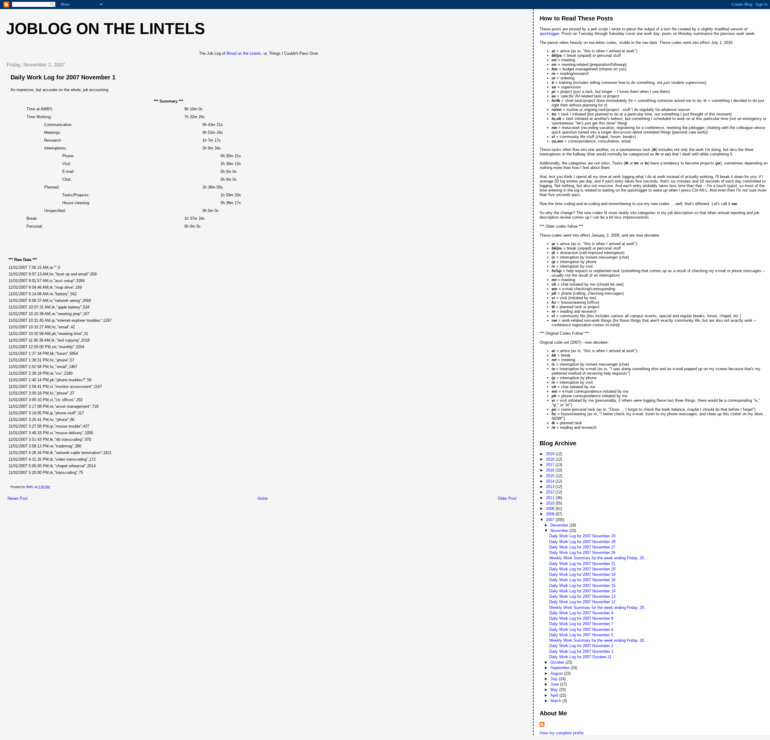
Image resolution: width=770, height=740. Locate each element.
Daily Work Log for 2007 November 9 (581, 613)
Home (262, 498)
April (554, 695)
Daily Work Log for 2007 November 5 (581, 635)
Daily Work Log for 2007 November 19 (582, 574)
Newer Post (18, 498)
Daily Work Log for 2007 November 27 (582, 547)
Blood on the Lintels (243, 53)
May (554, 689)
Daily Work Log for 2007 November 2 (581, 645)
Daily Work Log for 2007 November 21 (582, 563)
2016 (551, 470)
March (556, 701)
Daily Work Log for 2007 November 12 (582, 602)
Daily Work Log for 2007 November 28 (582, 541)
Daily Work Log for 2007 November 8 (581, 618)
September (560, 667)
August (557, 673)
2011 (551, 498)
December (559, 525)
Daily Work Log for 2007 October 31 (580, 657)
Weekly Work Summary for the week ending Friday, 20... (598, 558)
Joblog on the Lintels (105, 28)
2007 (551, 519)
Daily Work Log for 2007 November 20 (582, 569)
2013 (551, 486)
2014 (551, 481)
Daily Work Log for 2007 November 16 (582, 580)
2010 (551, 503)
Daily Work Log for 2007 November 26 (582, 552)
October (557, 662)
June (555, 684)
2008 (551, 514)
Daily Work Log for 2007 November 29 (582, 536)
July (554, 679)
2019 (551, 454)
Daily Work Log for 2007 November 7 (581, 624)
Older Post (507, 498)
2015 (551, 476)
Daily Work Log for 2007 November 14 (582, 591)
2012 (551, 492)
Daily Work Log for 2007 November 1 (581, 651)
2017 (551, 464)
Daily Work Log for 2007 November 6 (581, 629)
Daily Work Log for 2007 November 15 (582, 585)
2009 (551, 508)
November (559, 530)
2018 (551, 459)
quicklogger (549, 33)
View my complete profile (562, 733)
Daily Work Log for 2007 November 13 (582, 596)
